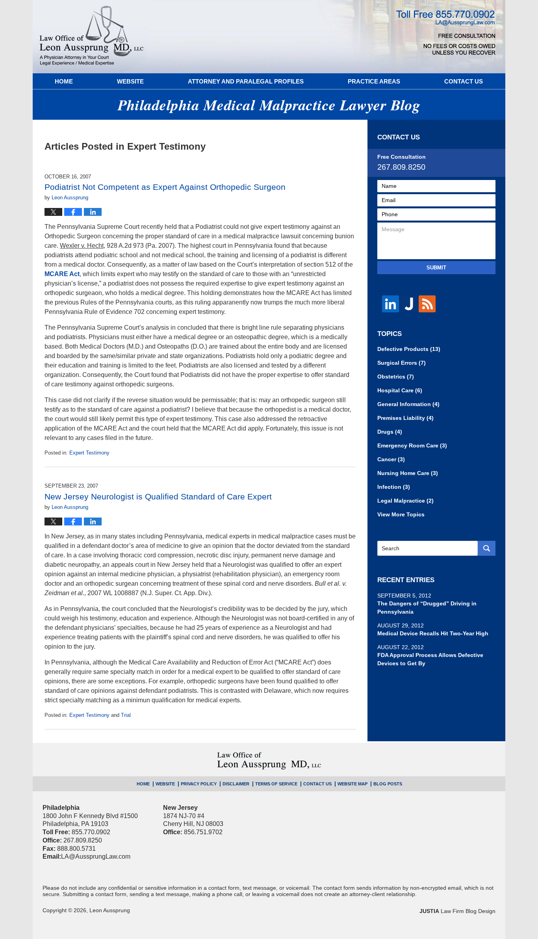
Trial (126, 715)
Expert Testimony (89, 453)
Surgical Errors (401, 363)
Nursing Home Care (407, 473)
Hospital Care (399, 390)
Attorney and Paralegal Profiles (246, 81)
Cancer (391, 459)
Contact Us (463, 81)
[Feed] (427, 303)
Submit (436, 268)
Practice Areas (374, 81)
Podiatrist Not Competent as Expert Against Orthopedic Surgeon (165, 186)
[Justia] (409, 303)
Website (130, 81)
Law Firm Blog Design (457, 911)
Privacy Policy (199, 783)
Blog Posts (387, 783)
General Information (408, 404)
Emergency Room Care (412, 445)
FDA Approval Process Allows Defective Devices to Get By (430, 659)
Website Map (352, 783)
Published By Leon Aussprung (445, 32)
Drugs (389, 432)
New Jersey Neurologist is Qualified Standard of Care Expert (158, 496)
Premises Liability (405, 418)
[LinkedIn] (390, 303)
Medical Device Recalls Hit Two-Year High (432, 633)
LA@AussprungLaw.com (95, 856)
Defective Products (408, 349)
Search (486, 548)
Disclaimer (236, 783)
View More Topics (401, 514)
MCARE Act (62, 274)
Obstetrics (395, 376)
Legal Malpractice (405, 500)
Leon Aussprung (109, 910)
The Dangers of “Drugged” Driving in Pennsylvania (427, 607)
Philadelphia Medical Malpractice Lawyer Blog (91, 36)
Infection (393, 487)
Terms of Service (276, 783)
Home (64, 81)
